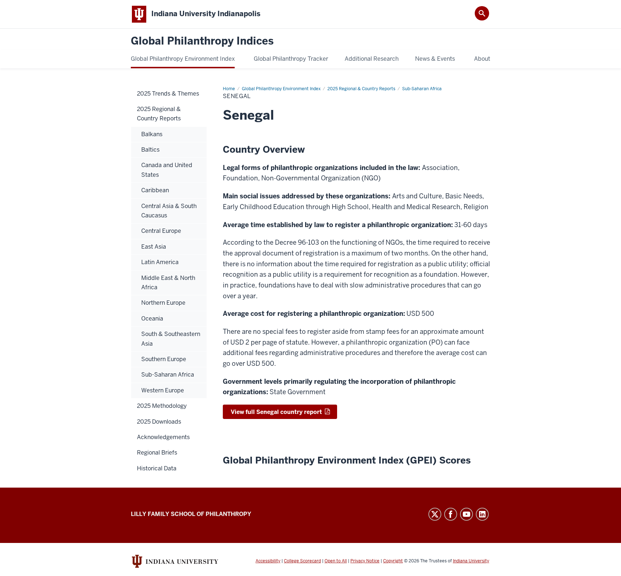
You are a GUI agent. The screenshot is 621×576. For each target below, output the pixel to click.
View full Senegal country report (276, 412)
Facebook (450, 514)
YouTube (466, 514)
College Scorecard (302, 561)
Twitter (434, 514)
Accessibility (268, 561)
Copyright (393, 561)
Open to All (336, 561)
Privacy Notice (365, 561)
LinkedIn (482, 514)
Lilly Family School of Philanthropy (191, 514)
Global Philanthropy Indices (202, 41)
